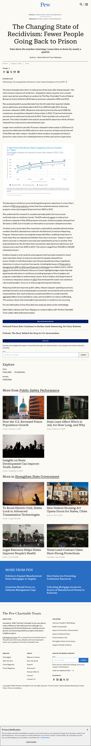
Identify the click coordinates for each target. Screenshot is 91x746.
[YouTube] (67, 679)
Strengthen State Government (37, 476)
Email (4, 351)
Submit (83, 355)
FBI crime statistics (20, 206)
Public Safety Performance (39, 390)
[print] (18, 71)
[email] (14, 71)
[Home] (22, 613)
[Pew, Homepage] (45, 4)
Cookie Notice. (45, 737)
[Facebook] (53, 679)
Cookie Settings (31, 742)
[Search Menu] (81, 4)
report (52, 217)
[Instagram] (57, 679)
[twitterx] (11, 71)
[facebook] (4, 71)
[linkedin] (7, 71)
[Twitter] (64, 680)
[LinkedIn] (61, 679)
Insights (6, 653)
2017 (35, 279)
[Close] (87, 729)
